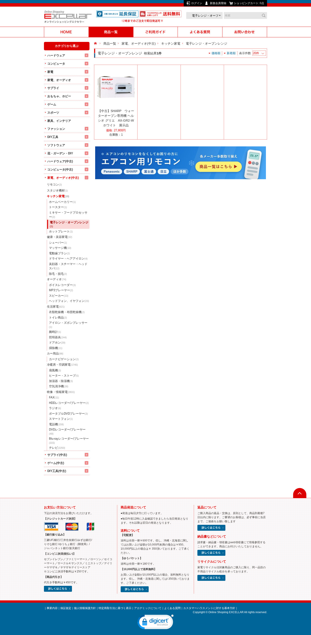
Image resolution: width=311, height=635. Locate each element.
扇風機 (55, 370)
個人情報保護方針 (85, 608)
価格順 (216, 53)
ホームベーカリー (62, 202)
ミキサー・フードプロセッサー (68, 215)
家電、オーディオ (59, 80)
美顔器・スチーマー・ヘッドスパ (68, 266)
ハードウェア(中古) (60, 161)
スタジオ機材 (57, 190)
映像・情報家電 (61, 392)
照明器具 (58, 337)
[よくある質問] (200, 32)
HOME (96, 43)
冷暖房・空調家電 (62, 364)
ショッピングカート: (249, 3)
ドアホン (57, 342)
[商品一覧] (111, 32)
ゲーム (51, 104)
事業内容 (52, 608)
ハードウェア (56, 55)
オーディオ (56, 279)
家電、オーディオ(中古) (63, 177)
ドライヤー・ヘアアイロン (68, 258)
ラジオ (55, 408)
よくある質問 (172, 608)
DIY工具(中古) (56, 471)
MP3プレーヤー (61, 290)
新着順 (231, 53)
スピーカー (58, 295)
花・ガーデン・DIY (60, 153)
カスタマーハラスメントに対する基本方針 (209, 608)
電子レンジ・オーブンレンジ (69, 224)
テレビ (57, 447)
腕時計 (55, 332)
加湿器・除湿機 (61, 381)
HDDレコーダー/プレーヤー (69, 403)
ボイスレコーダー (62, 285)
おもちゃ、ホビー (59, 96)
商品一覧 (109, 43)
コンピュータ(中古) (60, 169)
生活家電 (56, 306)
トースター (58, 207)
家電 (50, 72)
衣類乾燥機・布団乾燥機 (67, 312)
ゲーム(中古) (55, 463)
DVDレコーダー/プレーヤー (67, 431)
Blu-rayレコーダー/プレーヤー (69, 440)
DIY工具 (52, 137)
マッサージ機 (60, 248)
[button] (155, 623)
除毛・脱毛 (58, 273)
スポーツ (53, 112)
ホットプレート (61, 231)
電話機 (56, 424)
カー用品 (55, 353)
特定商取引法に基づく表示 (115, 608)
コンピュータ (56, 63)
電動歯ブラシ (59, 253)
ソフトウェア (56, 145)
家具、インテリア (59, 120)
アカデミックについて (147, 608)
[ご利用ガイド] (155, 32)
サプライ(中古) (57, 454)
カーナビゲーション (64, 359)
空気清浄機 (58, 386)
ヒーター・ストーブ (64, 375)
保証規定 (65, 608)
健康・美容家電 (59, 237)
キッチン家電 (58, 196)
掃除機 (55, 348)
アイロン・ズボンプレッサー (68, 324)
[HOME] (66, 32)
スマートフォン (61, 419)
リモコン (54, 184)
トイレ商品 (58, 317)
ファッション (56, 128)
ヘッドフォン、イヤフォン (69, 301)
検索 (263, 15)
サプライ (53, 88)
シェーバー (58, 242)
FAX (54, 397)
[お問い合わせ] (244, 32)
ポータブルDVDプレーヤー (68, 413)
